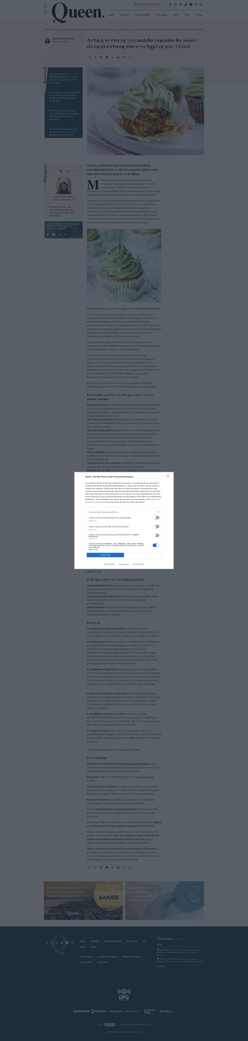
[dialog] (124, 520)
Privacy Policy (138, 564)
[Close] (168, 477)
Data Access (124, 564)
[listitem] (124, 512)
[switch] (156, 517)
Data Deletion (109, 564)
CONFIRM (105, 555)
